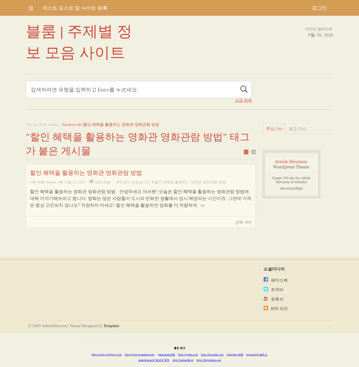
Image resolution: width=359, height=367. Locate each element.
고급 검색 (243, 100)
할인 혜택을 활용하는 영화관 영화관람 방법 (86, 172)
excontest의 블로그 (256, 354)
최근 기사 (297, 128)
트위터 (277, 289)
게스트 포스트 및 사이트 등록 (74, 7)
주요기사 (274, 128)
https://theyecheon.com (209, 360)
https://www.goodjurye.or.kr (107, 354)
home (53, 124)
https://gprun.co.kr (188, 354)
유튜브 (277, 299)
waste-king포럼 (235, 354)
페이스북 (279, 280)
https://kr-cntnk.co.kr (212, 354)
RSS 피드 (279, 308)
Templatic (112, 325)
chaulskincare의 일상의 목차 (154, 360)
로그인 (319, 7)
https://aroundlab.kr (183, 360)
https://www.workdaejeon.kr (140, 354)
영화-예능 (103, 181)
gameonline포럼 (166, 354)
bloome (50, 181)
